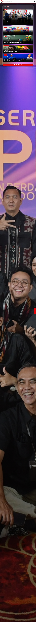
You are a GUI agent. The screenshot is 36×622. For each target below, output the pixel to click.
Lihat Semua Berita (17, 64)
